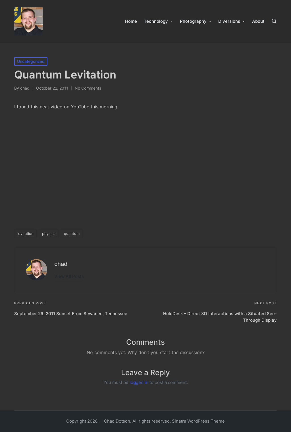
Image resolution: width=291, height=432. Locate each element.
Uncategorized (31, 61)
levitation (25, 233)
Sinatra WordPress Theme (198, 421)
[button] (69, 276)
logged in (139, 382)
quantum (72, 233)
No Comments (88, 88)
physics (48, 233)
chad (61, 264)
